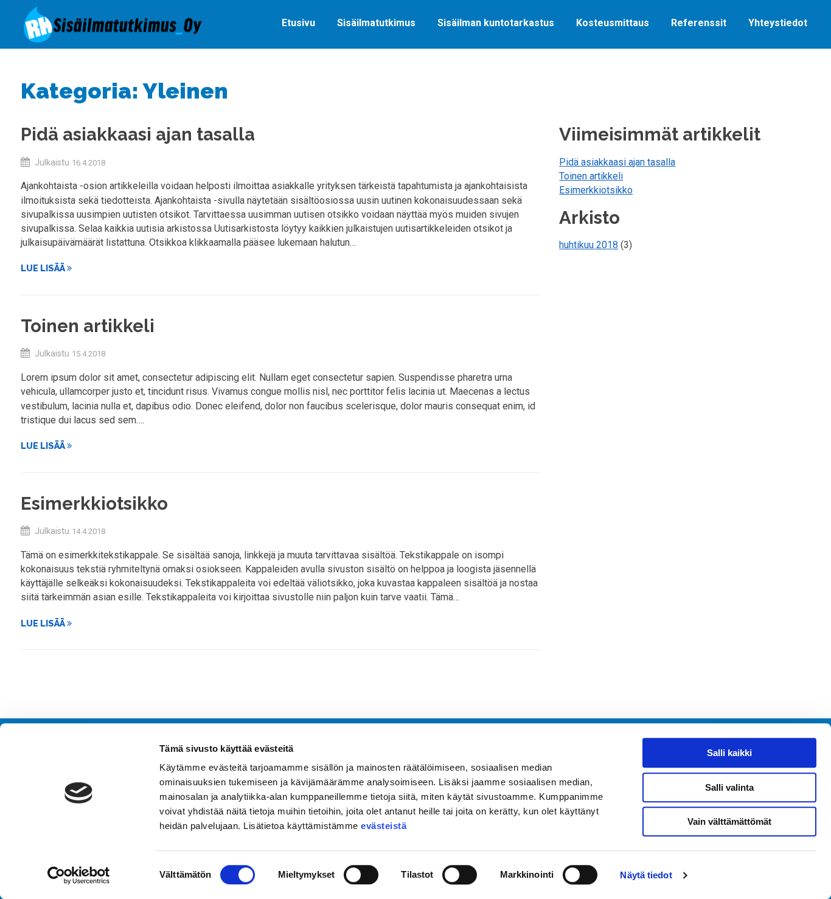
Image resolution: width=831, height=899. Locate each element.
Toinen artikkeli (88, 325)
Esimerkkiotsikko (94, 503)
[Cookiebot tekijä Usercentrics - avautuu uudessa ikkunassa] (79, 875)
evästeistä (383, 826)
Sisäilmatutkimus (376, 23)
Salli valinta (729, 787)
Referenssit (698, 23)
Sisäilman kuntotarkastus (495, 23)
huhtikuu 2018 (588, 245)
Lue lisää (44, 268)
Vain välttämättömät (729, 821)
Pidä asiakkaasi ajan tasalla (138, 134)
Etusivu (298, 23)
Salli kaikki (729, 753)
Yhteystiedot (777, 23)
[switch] (361, 874)
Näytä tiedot (646, 875)
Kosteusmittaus (612, 23)
